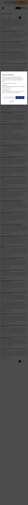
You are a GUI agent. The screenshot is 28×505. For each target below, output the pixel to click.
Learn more (12, 101)
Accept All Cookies (19, 97)
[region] (14, 88)
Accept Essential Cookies (9, 97)
